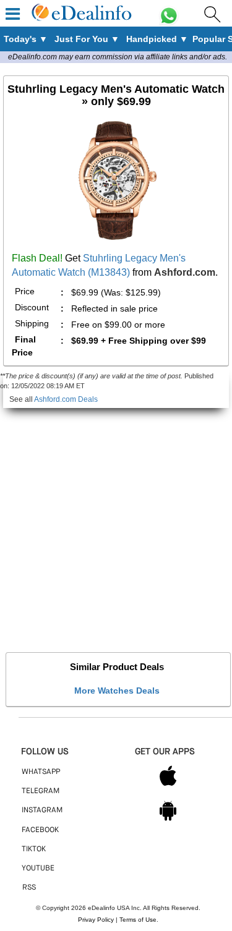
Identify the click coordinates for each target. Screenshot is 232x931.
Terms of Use (138, 919)
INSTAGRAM (42, 810)
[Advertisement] (116, 524)
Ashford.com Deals (66, 399)
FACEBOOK (40, 830)
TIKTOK (34, 849)
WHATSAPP (41, 772)
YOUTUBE (38, 868)
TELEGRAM (40, 791)
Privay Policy (96, 919)
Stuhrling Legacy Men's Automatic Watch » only (116, 95)
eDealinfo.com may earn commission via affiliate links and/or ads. (117, 57)
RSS (29, 887)
